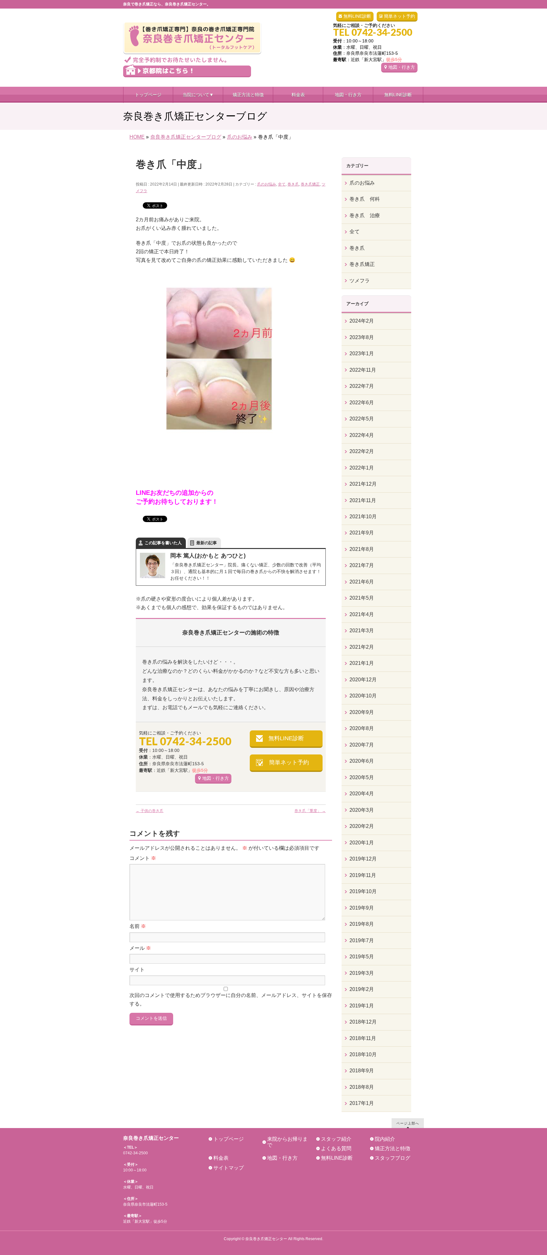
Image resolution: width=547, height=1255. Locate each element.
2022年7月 (361, 386)
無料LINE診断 (357, 16)
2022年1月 (361, 467)
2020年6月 (361, 761)
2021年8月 (361, 549)
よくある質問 (336, 1148)
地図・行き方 (401, 67)
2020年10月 (363, 695)
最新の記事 (206, 542)
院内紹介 (385, 1139)
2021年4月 (361, 614)
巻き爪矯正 (310, 184)
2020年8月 (361, 728)
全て (282, 184)
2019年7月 (361, 940)
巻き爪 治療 (364, 215)
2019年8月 (361, 924)
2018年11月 (362, 1038)
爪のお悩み (266, 184)
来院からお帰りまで (287, 1142)
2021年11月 (362, 500)
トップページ (228, 1139)
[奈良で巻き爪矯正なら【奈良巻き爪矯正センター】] (192, 56)
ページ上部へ (407, 1123)
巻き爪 (293, 184)
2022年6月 (361, 402)
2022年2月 (361, 451)
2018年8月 (361, 1087)
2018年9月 (361, 1070)
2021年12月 (363, 484)
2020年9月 (361, 712)
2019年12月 (363, 858)
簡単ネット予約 (399, 16)
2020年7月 (361, 744)
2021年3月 (361, 630)
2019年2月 (361, 989)
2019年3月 (361, 973)
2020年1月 (361, 842)
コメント (142, 858)
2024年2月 (361, 321)
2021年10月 (363, 516)
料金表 (221, 1158)
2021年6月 (361, 581)
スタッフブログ (392, 1158)
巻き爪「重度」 (310, 811)
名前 (137, 926)
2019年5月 (361, 956)
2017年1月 (361, 1103)
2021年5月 (361, 598)
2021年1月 (361, 663)
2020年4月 (361, 793)
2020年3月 (361, 810)
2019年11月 (362, 875)
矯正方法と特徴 (392, 1148)
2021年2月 (361, 647)
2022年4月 (361, 435)
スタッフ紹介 (336, 1139)
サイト (137, 969)
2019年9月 (361, 908)
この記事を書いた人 (163, 542)
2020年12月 (363, 679)
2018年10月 (363, 1054)
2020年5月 (361, 777)
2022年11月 (362, 370)
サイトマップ (228, 1167)
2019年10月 (363, 891)
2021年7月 (361, 565)
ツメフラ (359, 280)
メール (140, 948)
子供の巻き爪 (149, 811)
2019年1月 (361, 1005)
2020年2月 (361, 826)
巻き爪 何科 (364, 199)
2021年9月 (361, 532)
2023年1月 (361, 353)
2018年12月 (363, 1022)
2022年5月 (361, 418)
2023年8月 (361, 337)
